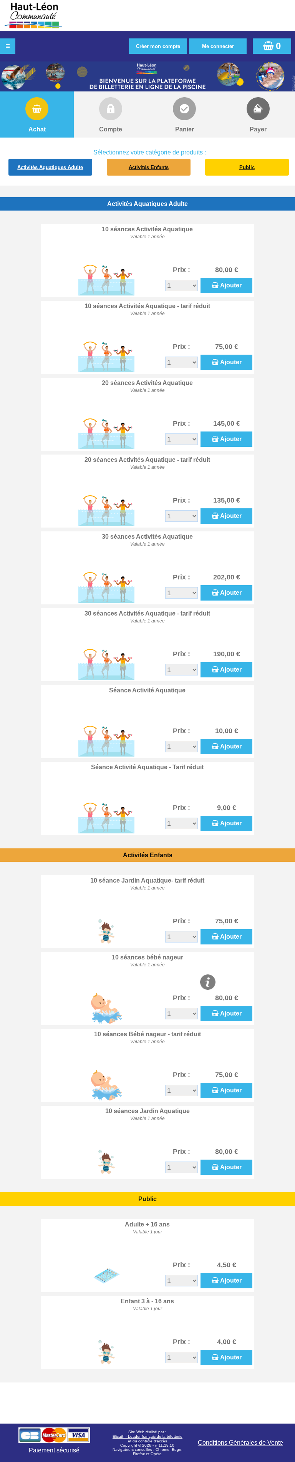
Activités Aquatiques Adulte (50, 167)
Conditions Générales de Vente (240, 1442)
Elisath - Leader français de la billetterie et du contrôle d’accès (147, 1438)
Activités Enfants (149, 167)
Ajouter (231, 285)
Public (247, 167)
